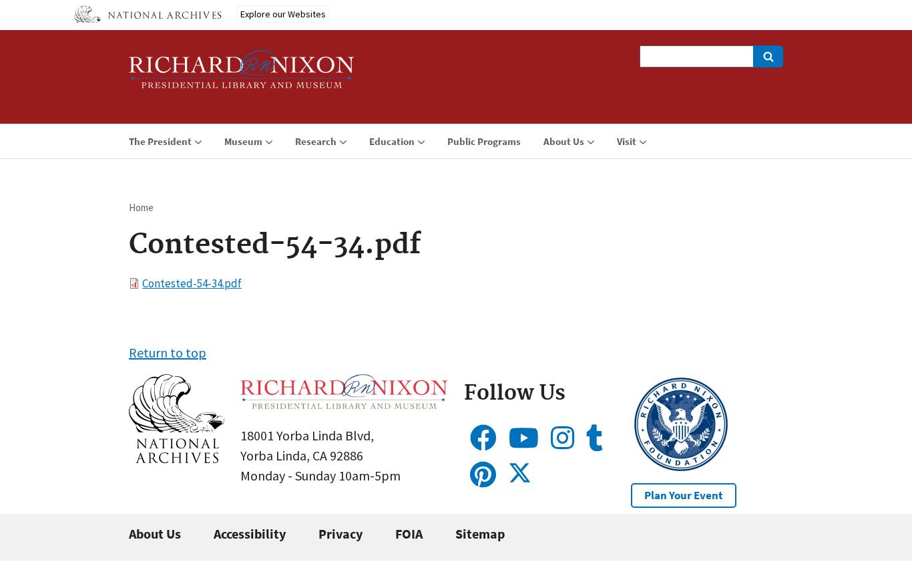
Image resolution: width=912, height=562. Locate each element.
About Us (155, 533)
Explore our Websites (283, 14)
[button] (176, 458)
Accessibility (250, 533)
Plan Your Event (683, 495)
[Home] (242, 75)
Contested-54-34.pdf (192, 283)
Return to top (167, 352)
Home (141, 207)
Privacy (340, 533)
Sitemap (480, 533)
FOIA (409, 533)
